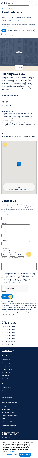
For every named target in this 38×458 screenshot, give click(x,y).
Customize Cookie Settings (9, 425)
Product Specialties (7, 397)
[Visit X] (9, 437)
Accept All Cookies (25, 454)
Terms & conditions (7, 409)
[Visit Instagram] (2, 437)
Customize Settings (11, 454)
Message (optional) (6, 261)
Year (18, 251)
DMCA (3, 419)
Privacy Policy (12, 451)
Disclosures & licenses (8, 412)
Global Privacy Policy (14, 282)
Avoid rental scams (7, 359)
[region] (19, 449)
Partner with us (6, 384)
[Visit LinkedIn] (6, 437)
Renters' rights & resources (9, 415)
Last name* (4, 223)
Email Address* (5, 240)
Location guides (6, 372)
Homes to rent (6, 356)
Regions (4, 394)
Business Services (6, 387)
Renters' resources (7, 369)
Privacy (4, 406)
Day (10, 251)
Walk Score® (26, 189)
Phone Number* (5, 231)
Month (3, 251)
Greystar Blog (5, 379)
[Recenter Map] (5, 144)
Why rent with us (6, 375)
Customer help (6, 363)
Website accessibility (7, 422)
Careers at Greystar (7, 391)
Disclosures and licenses (9, 402)
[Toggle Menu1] (34, 3)
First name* (4, 215)
